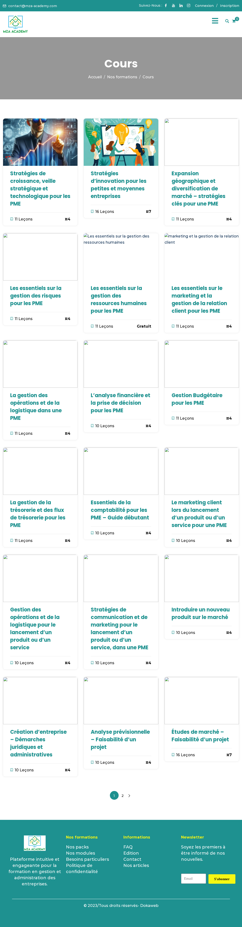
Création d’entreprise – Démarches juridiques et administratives (38, 743)
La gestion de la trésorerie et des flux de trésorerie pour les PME (37, 514)
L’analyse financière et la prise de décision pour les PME (120, 403)
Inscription (229, 6)
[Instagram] (188, 6)
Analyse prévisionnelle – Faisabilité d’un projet (120, 739)
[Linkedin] (181, 6)
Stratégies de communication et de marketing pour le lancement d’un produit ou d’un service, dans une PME (119, 628)
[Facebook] (166, 6)
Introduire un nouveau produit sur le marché (201, 613)
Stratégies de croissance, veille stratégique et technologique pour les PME (40, 188)
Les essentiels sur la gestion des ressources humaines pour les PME (119, 300)
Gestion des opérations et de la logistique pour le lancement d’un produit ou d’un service (35, 628)
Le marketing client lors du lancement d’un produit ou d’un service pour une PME (199, 514)
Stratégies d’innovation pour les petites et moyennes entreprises (119, 185)
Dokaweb (149, 905)
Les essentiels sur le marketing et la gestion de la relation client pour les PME (199, 300)
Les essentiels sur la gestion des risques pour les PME (35, 296)
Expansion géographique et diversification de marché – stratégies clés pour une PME (198, 188)
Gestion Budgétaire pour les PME (197, 399)
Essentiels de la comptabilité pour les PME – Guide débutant (120, 510)
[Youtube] (173, 6)
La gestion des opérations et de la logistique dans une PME (36, 407)
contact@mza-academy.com (32, 6)
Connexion (204, 6)
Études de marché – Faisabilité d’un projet (200, 735)
